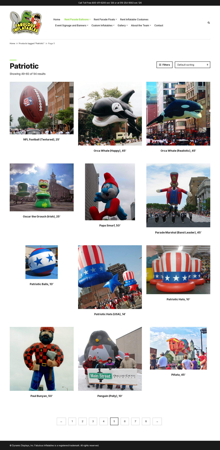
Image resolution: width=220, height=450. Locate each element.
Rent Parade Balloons (77, 19)
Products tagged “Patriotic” (31, 43)
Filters (166, 64)
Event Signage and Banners (70, 25)
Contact (158, 25)
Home (56, 19)
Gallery (122, 25)
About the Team (140, 25)
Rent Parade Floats (104, 19)
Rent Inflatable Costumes (134, 19)
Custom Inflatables (101, 25)
